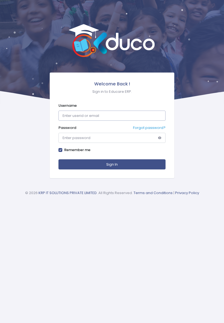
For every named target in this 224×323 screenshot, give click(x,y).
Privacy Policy (187, 192)
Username (67, 105)
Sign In (112, 164)
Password (67, 127)
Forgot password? (149, 127)
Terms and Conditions (153, 192)
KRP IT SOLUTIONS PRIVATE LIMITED (68, 192)
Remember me (77, 149)
